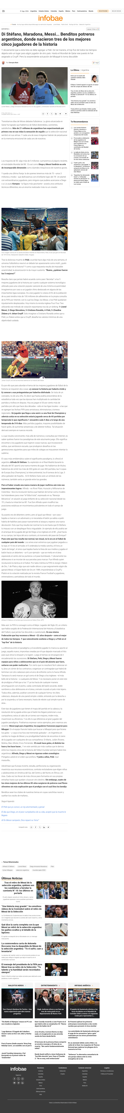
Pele (52, 866)
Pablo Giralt (64, 24)
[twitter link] (18, 1078)
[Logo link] (50, 18)
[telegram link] (18, 1082)
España (61, 11)
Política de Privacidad (107, 1074)
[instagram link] (22, 1078)
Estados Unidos (44, 11)
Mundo (91, 11)
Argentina (33, 11)
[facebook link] (14, 1078)
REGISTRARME (103, 11)
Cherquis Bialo (13, 62)
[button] (3, 11)
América (40, 1071)
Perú (73, 11)
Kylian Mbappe (7, 870)
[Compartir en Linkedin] (56, 113)
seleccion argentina (22, 870)
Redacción (63, 1071)
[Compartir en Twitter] (51, 113)
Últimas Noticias (40, 1091)
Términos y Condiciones (107, 1071)
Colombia (54, 11)
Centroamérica (82, 11)
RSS (40, 1094)
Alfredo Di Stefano (8, 866)
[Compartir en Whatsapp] (43, 113)
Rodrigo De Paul (73, 24)
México (67, 11)
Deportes (5, 29)
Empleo (63, 1074)
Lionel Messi (56, 24)
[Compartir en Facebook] (47, 113)
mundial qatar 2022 (39, 870)
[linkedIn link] (22, 1082)
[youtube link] (14, 1082)
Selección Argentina (84, 24)
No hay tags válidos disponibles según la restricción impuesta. (34, 24)
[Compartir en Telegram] (60, 113)
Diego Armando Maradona (38, 866)
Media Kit (84, 1085)
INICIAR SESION (116, 11)
